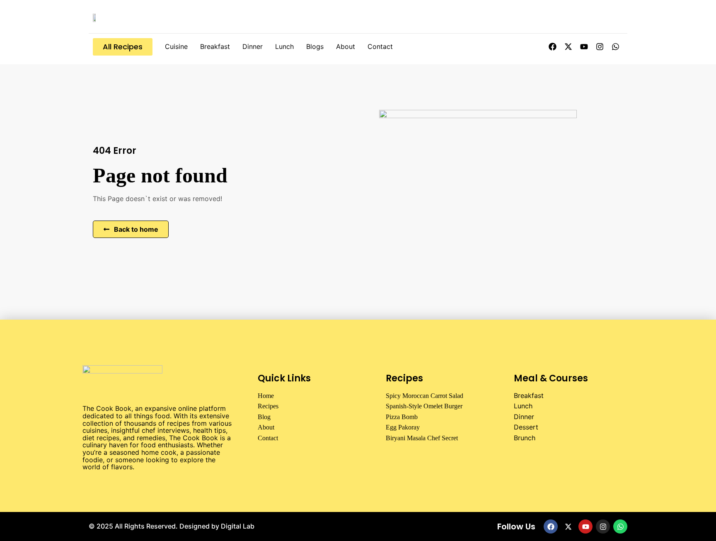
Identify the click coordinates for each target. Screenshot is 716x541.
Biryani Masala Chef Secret (422, 438)
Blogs (315, 46)
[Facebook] (552, 47)
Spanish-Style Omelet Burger (424, 406)
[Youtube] (584, 47)
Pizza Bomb (402, 416)
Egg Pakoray (403, 427)
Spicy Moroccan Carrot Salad (424, 395)
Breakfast (215, 46)
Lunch (284, 46)
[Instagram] (599, 47)
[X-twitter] (568, 47)
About (345, 46)
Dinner (252, 46)
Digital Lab (237, 526)
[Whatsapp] (615, 47)
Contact (380, 46)
